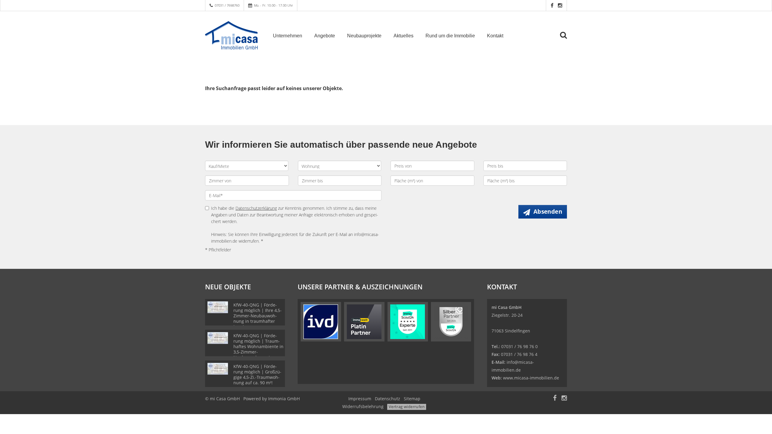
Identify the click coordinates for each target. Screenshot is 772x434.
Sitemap (412, 398)
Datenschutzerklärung (256, 208)
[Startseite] (231, 35)
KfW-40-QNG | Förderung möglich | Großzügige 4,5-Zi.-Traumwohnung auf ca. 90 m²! (257, 374)
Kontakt (495, 35)
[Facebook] (552, 5)
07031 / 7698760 (227, 5)
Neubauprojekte (364, 35)
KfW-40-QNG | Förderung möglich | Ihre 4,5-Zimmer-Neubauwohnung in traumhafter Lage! (257, 315)
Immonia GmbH (284, 398)
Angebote (324, 35)
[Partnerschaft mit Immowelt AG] (364, 321)
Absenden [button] (547, 211)
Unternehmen (287, 35)
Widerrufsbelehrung (363, 406)
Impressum (359, 398)
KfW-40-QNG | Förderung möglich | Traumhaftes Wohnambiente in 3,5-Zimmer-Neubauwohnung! (258, 346)
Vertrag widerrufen (407, 406)
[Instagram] (560, 5)
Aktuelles (403, 35)
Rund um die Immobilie (450, 35)
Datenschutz (387, 398)
